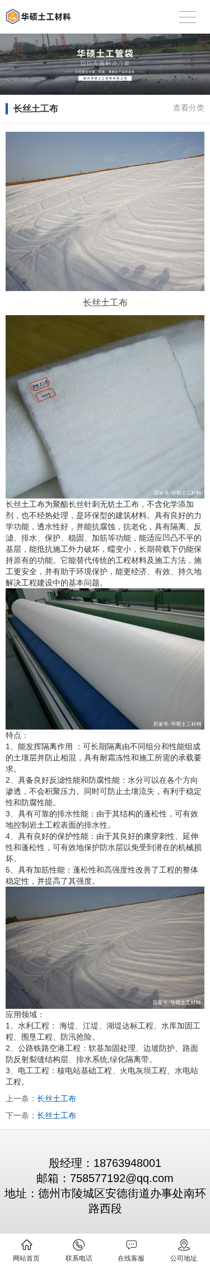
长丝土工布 (56, 1098)
